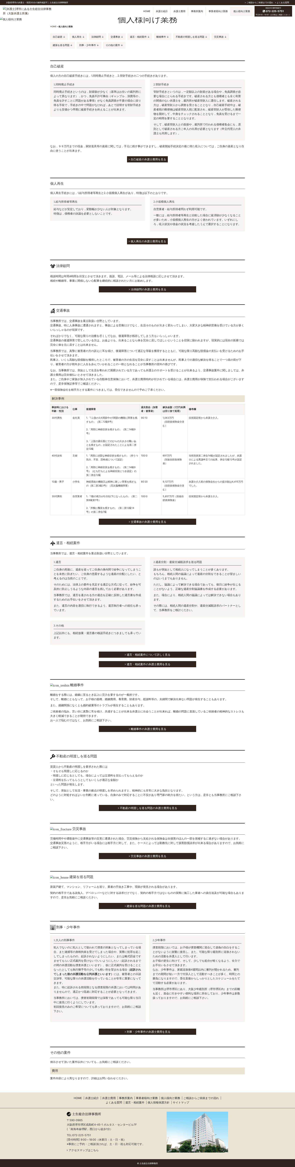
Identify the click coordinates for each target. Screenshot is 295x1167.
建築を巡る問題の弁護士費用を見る (148, 906)
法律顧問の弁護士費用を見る (148, 289)
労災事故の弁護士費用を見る (148, 856)
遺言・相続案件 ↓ (140, 36)
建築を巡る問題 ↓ (62, 45)
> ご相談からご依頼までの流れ (259, 2)
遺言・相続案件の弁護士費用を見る (148, 664)
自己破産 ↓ (59, 36)
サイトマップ (181, 1102)
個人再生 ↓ (78, 36)
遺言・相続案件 (134, 1102)
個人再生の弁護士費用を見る (148, 241)
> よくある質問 (282, 2)
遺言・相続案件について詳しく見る (148, 654)
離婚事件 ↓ (162, 36)
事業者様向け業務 (147, 1098)
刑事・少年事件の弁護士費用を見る (148, 1031)
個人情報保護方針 (159, 1102)
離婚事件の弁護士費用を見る (148, 729)
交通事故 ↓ (117, 36)
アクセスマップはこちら (84, 1150)
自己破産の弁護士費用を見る (148, 159)
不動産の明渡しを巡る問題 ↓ (191, 36)
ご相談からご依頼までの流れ (201, 1098)
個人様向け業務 (170, 1098)
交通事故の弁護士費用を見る (148, 521)
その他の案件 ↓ (114, 45)
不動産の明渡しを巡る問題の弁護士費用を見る (148, 808)
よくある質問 (114, 1102)
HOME (146, 11)
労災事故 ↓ (220, 36)
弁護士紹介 (92, 1098)
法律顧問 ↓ (97, 36)
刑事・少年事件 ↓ (89, 45)
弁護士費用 (109, 1098)
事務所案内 (126, 1098)
